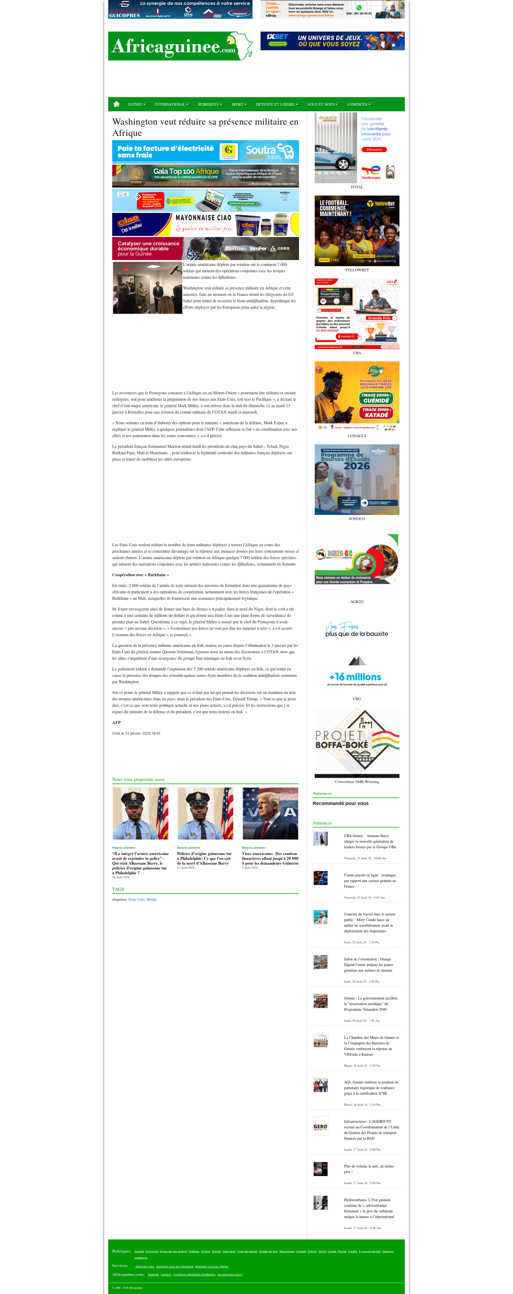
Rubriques (208, 104)
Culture (312, 1251)
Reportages (286, 1251)
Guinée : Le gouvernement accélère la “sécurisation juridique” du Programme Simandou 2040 (371, 1003)
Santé (322, 1251)
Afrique (205, 1251)
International (170, 104)
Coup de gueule (247, 1251)
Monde (151, 899)
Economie (152, 1251)
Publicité (153, 1274)
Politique (194, 1251)
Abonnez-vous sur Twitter (211, 1266)
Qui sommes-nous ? (230, 1274)
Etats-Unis (136, 899)
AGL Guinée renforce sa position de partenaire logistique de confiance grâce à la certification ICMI (371, 1087)
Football (301, 1251)
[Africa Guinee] (180, 46)
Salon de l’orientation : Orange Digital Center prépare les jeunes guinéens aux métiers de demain (368, 964)
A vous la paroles (370, 1251)
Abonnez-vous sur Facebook (174, 1266)
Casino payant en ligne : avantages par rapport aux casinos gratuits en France (370, 880)
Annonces (357, 104)
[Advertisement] (256, 81)
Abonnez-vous (144, 1266)
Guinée (135, 104)
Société (139, 1251)
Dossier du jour (268, 1251)
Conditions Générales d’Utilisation (194, 1274)
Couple (332, 1251)
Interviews (229, 1251)
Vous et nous (321, 104)
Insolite (352, 1251)
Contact (166, 1274)
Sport (237, 104)
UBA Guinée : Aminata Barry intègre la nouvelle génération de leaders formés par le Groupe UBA (370, 841)
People (342, 1251)
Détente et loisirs (275, 104)
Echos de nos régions (173, 1251)
